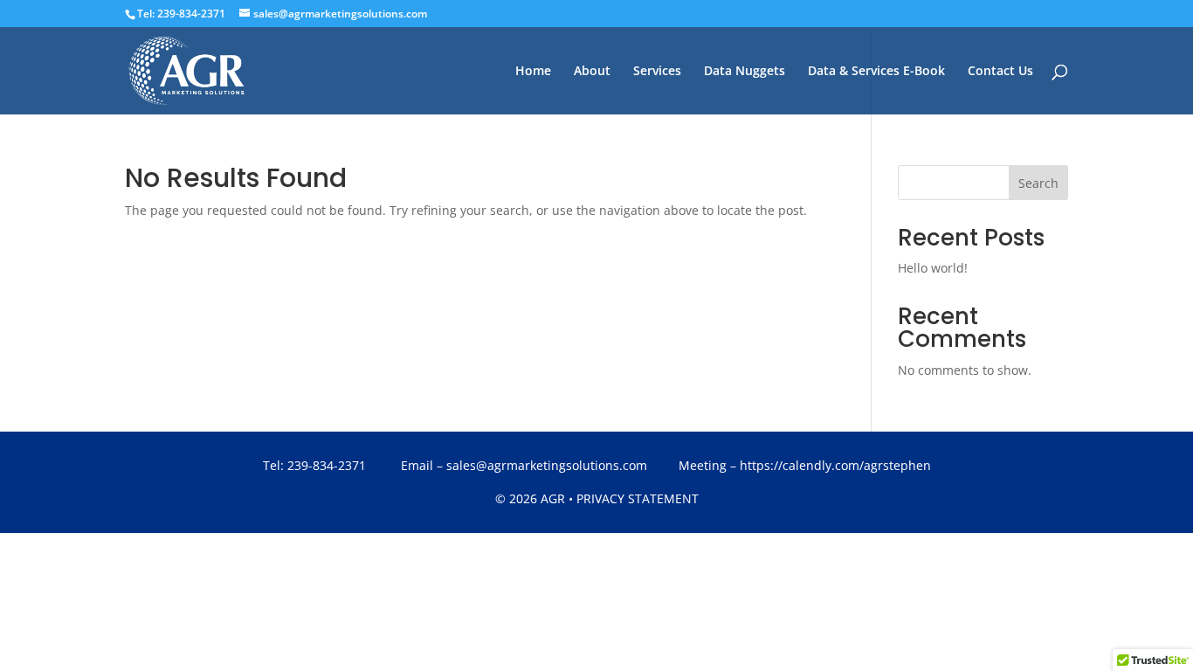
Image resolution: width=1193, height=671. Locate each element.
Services (657, 72)
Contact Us (1000, 72)
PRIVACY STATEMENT (637, 498)
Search (1038, 183)
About (592, 72)
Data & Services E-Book (876, 72)
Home (533, 72)
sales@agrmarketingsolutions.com (546, 465)
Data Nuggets (744, 72)
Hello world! (933, 267)
